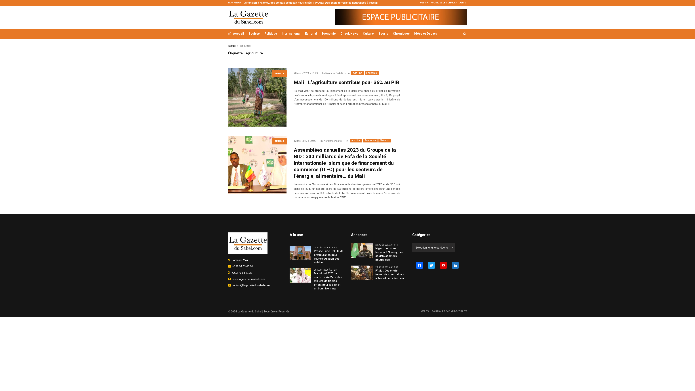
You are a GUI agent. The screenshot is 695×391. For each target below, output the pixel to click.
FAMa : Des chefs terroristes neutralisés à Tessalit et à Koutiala (335, 2)
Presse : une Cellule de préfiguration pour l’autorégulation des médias (329, 256)
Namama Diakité (334, 73)
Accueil (232, 46)
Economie (372, 73)
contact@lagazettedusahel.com (250, 285)
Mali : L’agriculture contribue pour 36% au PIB (346, 82)
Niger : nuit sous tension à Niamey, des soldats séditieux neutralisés (249, 2)
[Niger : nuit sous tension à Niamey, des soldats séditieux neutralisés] (362, 250)
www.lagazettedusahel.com (248, 279)
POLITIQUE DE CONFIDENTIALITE (449, 311)
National (384, 140)
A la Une (357, 73)
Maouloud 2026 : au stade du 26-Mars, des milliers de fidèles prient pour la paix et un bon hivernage (328, 281)
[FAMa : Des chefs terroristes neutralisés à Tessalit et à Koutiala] (362, 272)
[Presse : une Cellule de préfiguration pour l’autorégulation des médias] (300, 253)
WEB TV (425, 311)
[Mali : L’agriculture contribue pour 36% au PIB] (257, 97)
